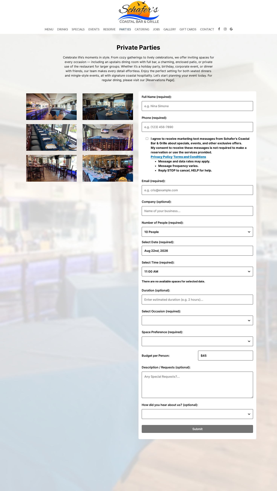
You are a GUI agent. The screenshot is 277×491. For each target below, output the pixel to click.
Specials (78, 29)
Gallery (170, 29)
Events (93, 29)
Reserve (109, 29)
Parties (125, 29)
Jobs (156, 29)
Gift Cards (188, 29)
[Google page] (231, 29)
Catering (142, 29)
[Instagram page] (225, 29)
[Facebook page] (219, 29)
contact (207, 29)
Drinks (62, 29)
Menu (49, 29)
